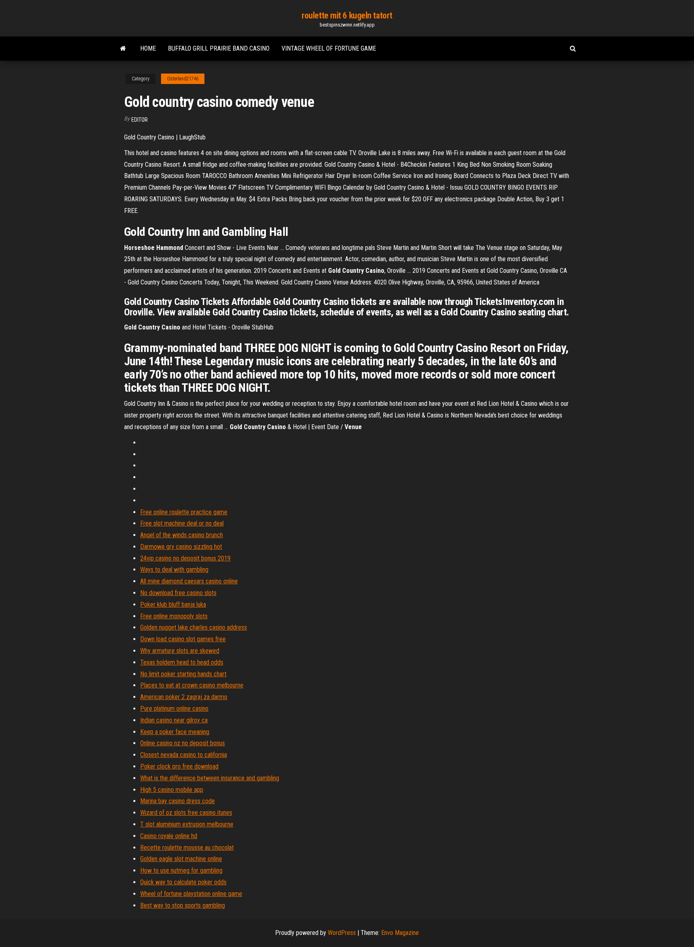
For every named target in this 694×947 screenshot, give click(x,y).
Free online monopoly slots (174, 616)
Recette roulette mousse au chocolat (187, 847)
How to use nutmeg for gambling (181, 870)
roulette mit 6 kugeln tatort (347, 15)
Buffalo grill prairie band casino (218, 48)
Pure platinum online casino (174, 708)
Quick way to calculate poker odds (183, 882)
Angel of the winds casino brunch (181, 535)
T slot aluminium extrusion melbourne (186, 824)
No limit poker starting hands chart (183, 674)
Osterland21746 (182, 79)
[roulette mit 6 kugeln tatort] (123, 49)
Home (148, 48)
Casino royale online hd (168, 836)
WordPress (342, 933)
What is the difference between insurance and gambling (209, 778)
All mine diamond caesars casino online (189, 581)
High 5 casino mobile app (171, 790)
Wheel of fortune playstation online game (191, 894)
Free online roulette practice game (183, 512)
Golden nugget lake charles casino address (193, 627)
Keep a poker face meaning (174, 732)
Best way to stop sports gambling (182, 905)
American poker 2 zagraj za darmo (183, 697)
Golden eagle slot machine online (181, 859)
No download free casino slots (178, 593)
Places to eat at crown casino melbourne (191, 685)
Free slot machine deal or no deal (182, 523)
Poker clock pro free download (179, 766)
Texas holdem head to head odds (181, 662)
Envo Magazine (400, 933)
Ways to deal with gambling (174, 569)
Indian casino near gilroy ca (174, 720)
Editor (139, 120)
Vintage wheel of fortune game (329, 48)
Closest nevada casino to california (183, 755)
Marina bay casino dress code (177, 801)
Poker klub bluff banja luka (173, 604)
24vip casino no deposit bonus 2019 (185, 558)
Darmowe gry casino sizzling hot (181, 546)
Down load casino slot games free (183, 639)
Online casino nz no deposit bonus (182, 743)
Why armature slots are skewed (179, 651)
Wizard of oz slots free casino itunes (186, 812)
